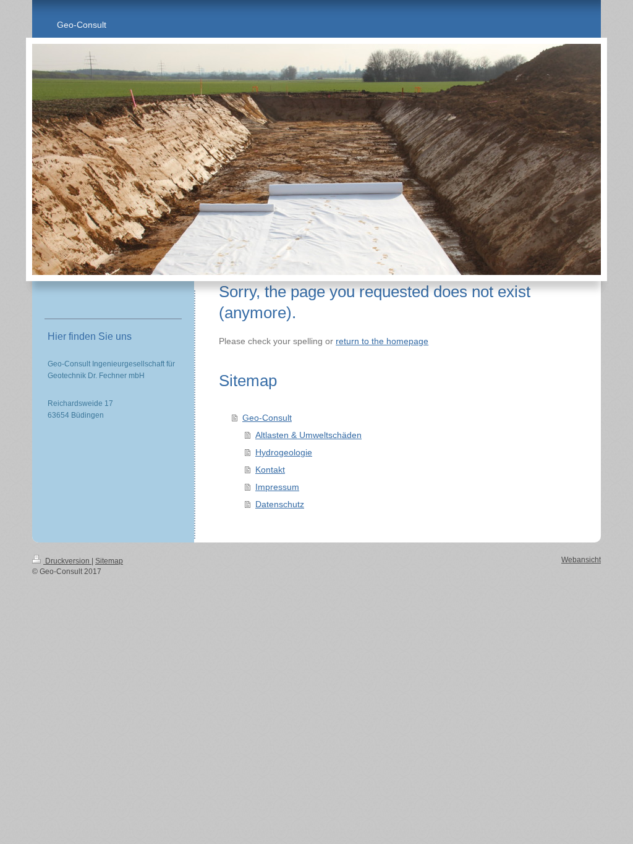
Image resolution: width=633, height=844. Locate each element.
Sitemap (109, 561)
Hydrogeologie (283, 452)
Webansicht (581, 559)
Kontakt (270, 470)
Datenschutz (279, 504)
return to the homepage (382, 341)
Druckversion (67, 561)
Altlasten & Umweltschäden (308, 435)
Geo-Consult (267, 418)
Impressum (277, 487)
